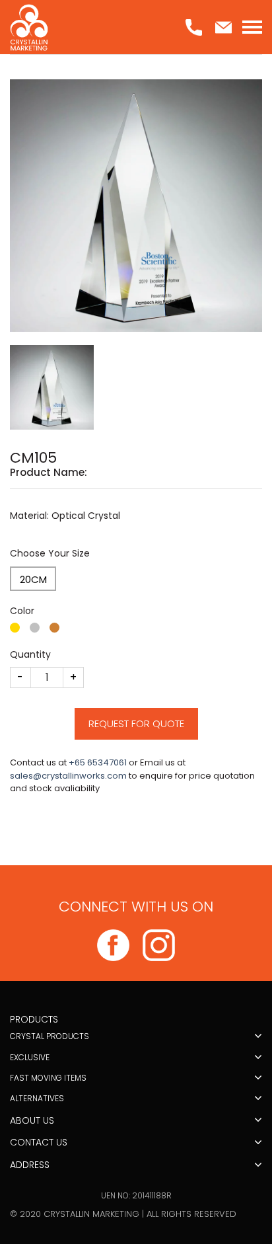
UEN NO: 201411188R (136, 1195)
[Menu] (252, 27)
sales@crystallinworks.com (68, 775)
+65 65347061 (98, 762)
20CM (33, 579)
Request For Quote (136, 723)
